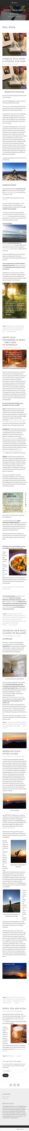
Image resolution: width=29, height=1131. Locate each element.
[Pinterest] (18, 1085)
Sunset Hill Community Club (11, 601)
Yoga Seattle (17, 726)
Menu (15, 2)
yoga (16, 64)
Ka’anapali (22, 999)
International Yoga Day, (8, 245)
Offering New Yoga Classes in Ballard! (14, 632)
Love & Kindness (12, 617)
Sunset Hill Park (6, 248)
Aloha (7, 997)
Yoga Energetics (9, 726)
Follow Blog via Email (12, 1061)
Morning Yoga (19, 617)
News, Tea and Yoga (14, 1008)
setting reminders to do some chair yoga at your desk (12, 451)
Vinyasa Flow (16, 724)
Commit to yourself (17, 613)
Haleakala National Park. (8, 828)
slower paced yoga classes (11, 438)
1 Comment (16, 1002)
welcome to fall (21, 621)
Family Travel (13, 997)
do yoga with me (10, 326)
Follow (5, 1075)
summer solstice (9, 328)
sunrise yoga (13, 619)
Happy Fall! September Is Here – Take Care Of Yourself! (13, 341)
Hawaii (17, 999)
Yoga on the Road (6, 1002)
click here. (4, 199)
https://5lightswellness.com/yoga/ (15, 697)
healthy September (7, 615)
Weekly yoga (14, 621)
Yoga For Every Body (10, 623)
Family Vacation (21, 997)
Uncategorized (18, 1011)
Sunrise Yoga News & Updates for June (14, 60)
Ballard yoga (9, 613)
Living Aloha (15, 1001)
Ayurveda (8, 1056)
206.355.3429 (5, 1098)
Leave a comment (11, 331)
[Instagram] (14, 1085)
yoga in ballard (15, 329)
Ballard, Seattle (5, 1096)
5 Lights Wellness (10, 722)
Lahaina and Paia (6, 1001)
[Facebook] (10, 1085)
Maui (19, 1001)
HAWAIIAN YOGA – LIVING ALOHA (12, 752)
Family (16, 756)
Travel (20, 756)
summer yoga (16, 328)
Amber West (18, 722)
